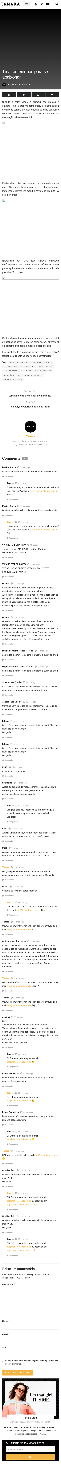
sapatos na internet (13, 379)
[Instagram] (42, 4)
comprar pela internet (41, 362)
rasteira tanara (45, 366)
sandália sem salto (33, 375)
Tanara (14, 84)
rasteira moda (10, 366)
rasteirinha (26, 371)
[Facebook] (36, 4)
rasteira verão (10, 371)
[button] (26, 3)
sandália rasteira (12, 375)
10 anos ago (24, 1170)
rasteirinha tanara (43, 371)
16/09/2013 (27, 84)
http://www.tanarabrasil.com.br (21, 1204)
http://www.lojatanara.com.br (44, 491)
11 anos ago (18, 978)
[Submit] (30, 1457)
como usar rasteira (18, 362)
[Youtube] (48, 4)
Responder (9, 476)
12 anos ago (35, 941)
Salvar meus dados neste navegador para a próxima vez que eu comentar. (31, 1362)
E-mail (6, 1334)
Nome (6, 1321)
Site (4, 1347)
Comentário (8, 1284)
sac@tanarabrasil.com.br (28, 910)
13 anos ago (25, 468)
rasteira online (28, 366)
